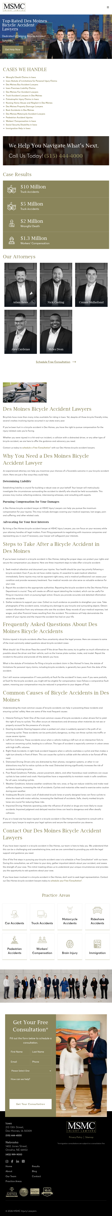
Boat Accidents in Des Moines (20, 110)
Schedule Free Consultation (53, 362)
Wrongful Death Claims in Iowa (21, 77)
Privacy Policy (75, 1137)
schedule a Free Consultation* (36, 447)
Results (36, 1166)
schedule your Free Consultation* (66, 880)
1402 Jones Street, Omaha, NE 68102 (17, 1148)
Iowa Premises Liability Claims (20, 88)
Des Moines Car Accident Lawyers (22, 92)
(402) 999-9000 (14, 1154)
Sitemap (89, 1137)
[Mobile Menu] (108, 7)
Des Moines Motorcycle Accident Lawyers (25, 114)
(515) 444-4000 (14, 1135)
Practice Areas (14, 1181)
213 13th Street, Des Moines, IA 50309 (19, 1129)
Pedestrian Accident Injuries (19, 117)
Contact (36, 1176)
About (9, 1171)
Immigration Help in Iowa (18, 128)
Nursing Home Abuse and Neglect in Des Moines (29, 103)
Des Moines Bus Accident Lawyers (22, 84)
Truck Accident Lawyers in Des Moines (24, 95)
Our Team (11, 1176)
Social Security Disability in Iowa (21, 124)
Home (9, 1166)
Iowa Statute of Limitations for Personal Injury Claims (31, 81)
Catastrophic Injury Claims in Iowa (22, 99)
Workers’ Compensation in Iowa (21, 121)
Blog (34, 1171)
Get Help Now (12, 49)
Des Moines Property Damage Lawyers (24, 106)
